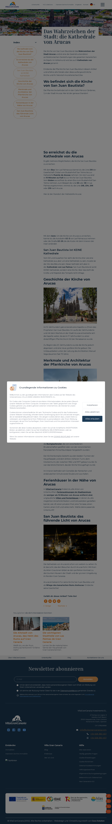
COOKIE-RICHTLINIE (62, 437)
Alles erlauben (92, 419)
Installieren (92, 405)
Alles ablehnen (92, 412)
